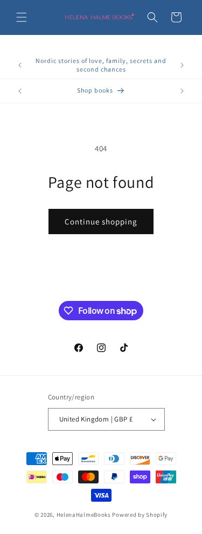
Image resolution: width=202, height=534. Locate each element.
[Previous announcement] (20, 65)
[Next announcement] (182, 65)
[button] (21, 17)
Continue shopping (101, 221)
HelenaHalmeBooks (84, 514)
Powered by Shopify (140, 514)
